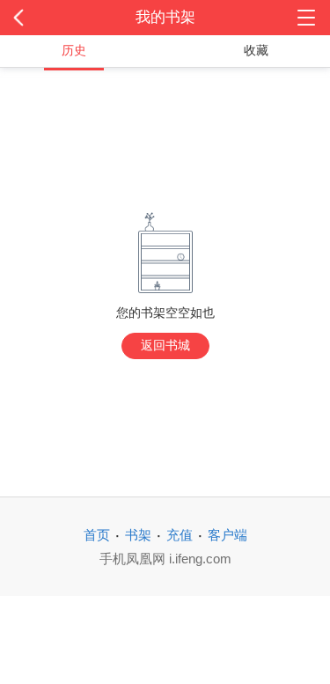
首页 (97, 534)
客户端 (227, 534)
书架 (138, 534)
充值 (179, 534)
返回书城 (165, 345)
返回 (33, 17)
